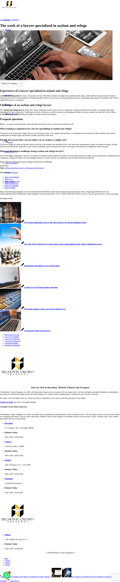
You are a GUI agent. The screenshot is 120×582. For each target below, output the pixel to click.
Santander (9, 479)
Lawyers (3, 20)
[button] (6, 575)
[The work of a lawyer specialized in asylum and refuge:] (56, 79)
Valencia (8, 442)
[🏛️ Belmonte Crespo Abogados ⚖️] (29, 9)
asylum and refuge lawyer (14, 168)
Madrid (8, 460)
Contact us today (6, 402)
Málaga (8, 535)
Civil (9, 20)
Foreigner (15, 20)
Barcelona (9, 423)
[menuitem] (12, 335)
